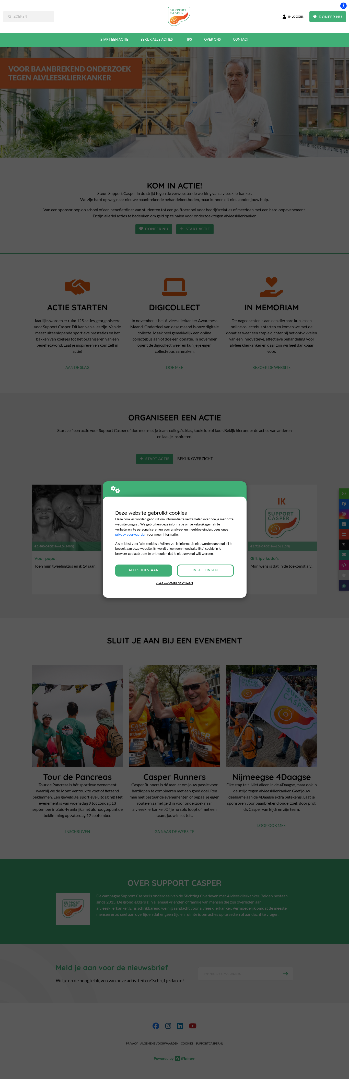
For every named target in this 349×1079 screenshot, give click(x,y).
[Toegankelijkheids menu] (343, 6)
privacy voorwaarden (130, 534)
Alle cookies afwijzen (174, 582)
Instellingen (205, 570)
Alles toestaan (144, 570)
